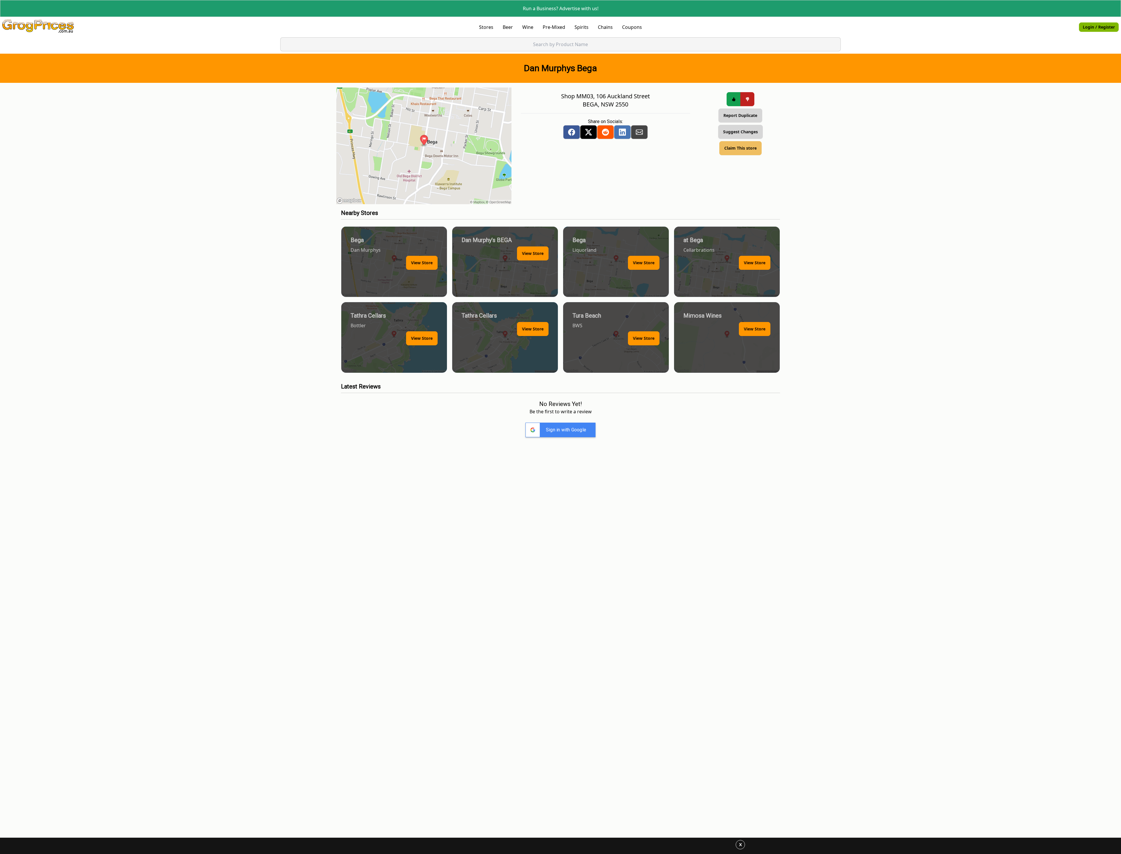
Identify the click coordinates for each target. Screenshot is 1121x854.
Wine (527, 27)
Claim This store (740, 148)
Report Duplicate (740, 115)
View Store (422, 262)
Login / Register (1099, 27)
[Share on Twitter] (588, 132)
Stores (486, 27)
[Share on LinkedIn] (622, 132)
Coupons (632, 27)
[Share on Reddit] (605, 132)
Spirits (582, 27)
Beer (508, 27)
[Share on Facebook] (571, 132)
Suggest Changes (740, 131)
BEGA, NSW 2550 (605, 104)
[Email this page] (639, 132)
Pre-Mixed (554, 27)
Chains (605, 27)
